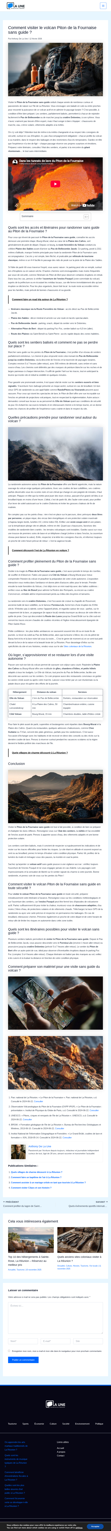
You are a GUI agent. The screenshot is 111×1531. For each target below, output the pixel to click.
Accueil (60, 1448)
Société (65, 1424)
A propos (61, 1452)
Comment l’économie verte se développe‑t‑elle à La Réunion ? (16, 1502)
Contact (60, 1455)
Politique (99, 1424)
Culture (69, 1266)
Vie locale (93, 1266)
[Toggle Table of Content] (85, 216)
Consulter (38, 1101)
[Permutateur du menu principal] (103, 6)
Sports (25, 1424)
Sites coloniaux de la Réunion (77, 646)
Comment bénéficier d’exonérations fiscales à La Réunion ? (16, 1476)
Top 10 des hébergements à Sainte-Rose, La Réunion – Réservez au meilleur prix (28, 1260)
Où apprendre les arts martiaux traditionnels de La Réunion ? (16, 1446)
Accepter (95, 1526)
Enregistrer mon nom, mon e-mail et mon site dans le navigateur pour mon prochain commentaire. (57, 1351)
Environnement (82, 1424)
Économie (39, 1424)
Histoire (76, 1266)
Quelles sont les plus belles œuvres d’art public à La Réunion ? (15, 1489)
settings (78, 1528)
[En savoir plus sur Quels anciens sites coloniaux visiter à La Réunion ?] (80, 1240)
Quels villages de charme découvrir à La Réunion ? (36, 1172)
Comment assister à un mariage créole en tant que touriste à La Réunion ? (48, 1182)
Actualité (11, 1270)
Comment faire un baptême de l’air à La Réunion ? (36, 1177)
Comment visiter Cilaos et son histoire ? (31, 1188)
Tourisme (20, 1270)
